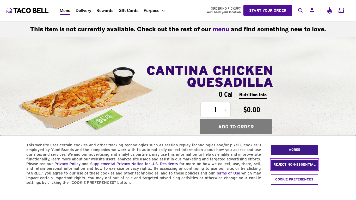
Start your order (267, 10)
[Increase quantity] (225, 110)
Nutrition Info (253, 94)
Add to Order (236, 126)
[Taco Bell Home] (28, 10)
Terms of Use (228, 173)
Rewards (104, 10)
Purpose (151, 10)
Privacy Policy (67, 163)
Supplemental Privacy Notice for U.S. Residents (134, 163)
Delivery (83, 10)
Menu (65, 10)
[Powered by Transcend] (8, 194)
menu (221, 29)
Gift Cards (128, 10)
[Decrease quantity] (205, 110)
